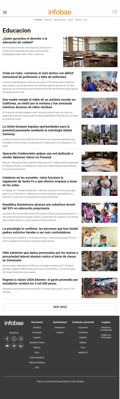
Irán (86, 20)
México (37, 347)
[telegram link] (14, 345)
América (37, 327)
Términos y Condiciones (106, 328)
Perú (37, 352)
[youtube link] (7, 345)
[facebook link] (7, 338)
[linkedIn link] (20, 345)
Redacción (60, 327)
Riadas (78, 20)
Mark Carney (60, 20)
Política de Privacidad (106, 336)
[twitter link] (14, 338)
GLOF (70, 20)
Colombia (37, 332)
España (37, 337)
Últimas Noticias (37, 362)
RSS (37, 367)
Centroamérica (37, 357)
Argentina (83, 327)
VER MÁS (60, 307)
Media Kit (83, 352)
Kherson (48, 20)
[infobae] (60, 12)
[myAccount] (114, 12)
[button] (5, 12)
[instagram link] (20, 338)
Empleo (60, 332)
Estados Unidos (37, 342)
